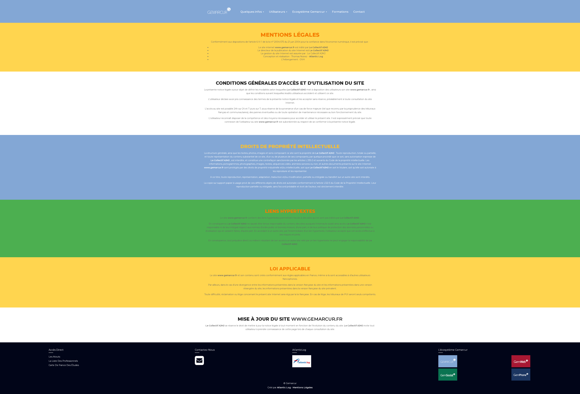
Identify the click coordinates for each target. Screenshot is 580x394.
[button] (252, 13)
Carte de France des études (64, 365)
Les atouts (54, 356)
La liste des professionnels (63, 361)
